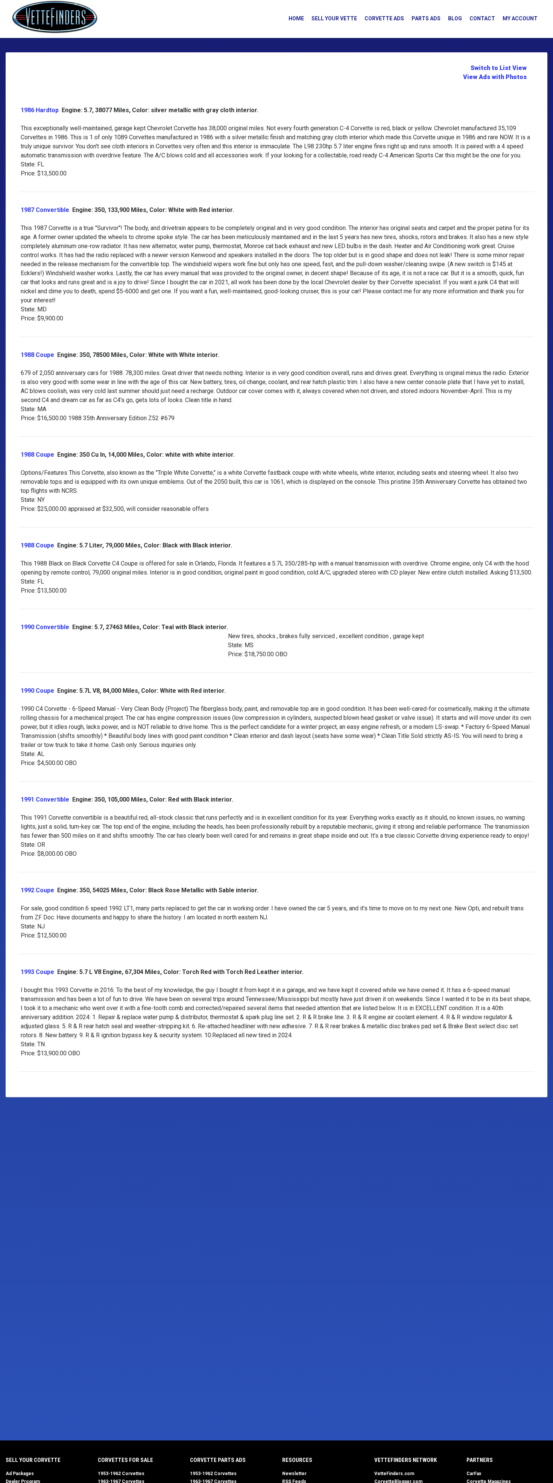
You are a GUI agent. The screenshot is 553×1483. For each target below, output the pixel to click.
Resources (297, 1460)
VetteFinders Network (405, 1460)
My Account (520, 18)
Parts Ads (426, 18)
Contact (482, 18)
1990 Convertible (45, 627)
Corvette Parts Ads (218, 1460)
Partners (479, 1460)
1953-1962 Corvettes (121, 1473)
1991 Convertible (45, 799)
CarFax (473, 1473)
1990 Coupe (37, 690)
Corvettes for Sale (125, 1460)
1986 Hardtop (40, 110)
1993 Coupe (37, 971)
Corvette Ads (384, 18)
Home (296, 18)
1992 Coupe (37, 890)
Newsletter (294, 1473)
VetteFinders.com (394, 1473)
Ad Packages (20, 1473)
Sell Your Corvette (33, 1460)
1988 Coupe (37, 354)
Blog (455, 18)
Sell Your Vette (334, 18)
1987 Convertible (45, 209)
